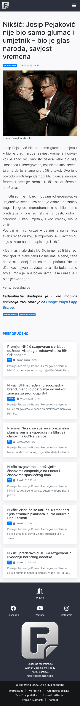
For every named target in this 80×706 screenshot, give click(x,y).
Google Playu (57, 302)
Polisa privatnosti (32, 699)
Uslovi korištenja (53, 695)
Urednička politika (58, 690)
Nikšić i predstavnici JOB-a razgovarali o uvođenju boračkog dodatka (39, 555)
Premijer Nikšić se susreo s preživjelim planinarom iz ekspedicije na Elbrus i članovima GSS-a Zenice (38, 432)
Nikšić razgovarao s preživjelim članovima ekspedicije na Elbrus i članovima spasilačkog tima (33, 471)
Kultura (11, 398)
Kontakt (53, 699)
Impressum (16, 690)
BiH (9, 360)
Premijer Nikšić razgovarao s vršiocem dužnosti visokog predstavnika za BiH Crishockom (37, 351)
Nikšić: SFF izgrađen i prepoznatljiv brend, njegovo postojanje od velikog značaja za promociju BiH (36, 389)
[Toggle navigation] (74, 5)
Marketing (35, 690)
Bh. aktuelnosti (10, 66)
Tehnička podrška (26, 695)
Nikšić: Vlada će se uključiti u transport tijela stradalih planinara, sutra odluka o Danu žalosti (38, 514)
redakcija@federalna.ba (40, 675)
